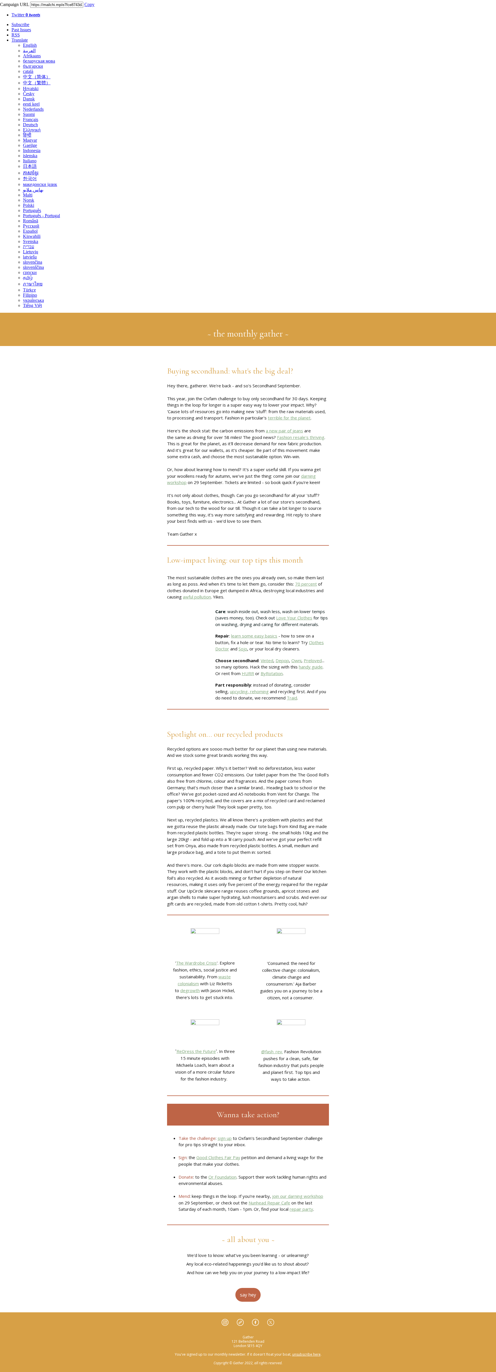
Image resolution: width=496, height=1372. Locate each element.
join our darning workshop (297, 1196)
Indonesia (31, 150)
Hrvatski (30, 88)
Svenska (30, 241)
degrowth (190, 990)
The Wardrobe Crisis (196, 963)
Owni (296, 660)
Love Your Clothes (294, 618)
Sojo (243, 649)
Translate (19, 40)
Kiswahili (31, 236)
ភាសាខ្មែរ (30, 172)
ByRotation (272, 673)
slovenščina (33, 267)
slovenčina (32, 262)
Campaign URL (14, 4)
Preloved (313, 660)
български (33, 66)
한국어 (30, 178)
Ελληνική (31, 129)
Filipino (30, 295)
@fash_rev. (272, 1051)
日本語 (30, 166)
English (30, 45)
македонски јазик (40, 184)
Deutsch (30, 124)
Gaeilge (30, 145)
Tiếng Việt (32, 305)
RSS (15, 34)
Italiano (29, 160)
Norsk (28, 200)
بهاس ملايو (33, 189)
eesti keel (31, 104)
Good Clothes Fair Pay (218, 1157)
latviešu (30, 256)
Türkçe (29, 289)
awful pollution (197, 597)
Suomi (29, 114)
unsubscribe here (306, 1354)
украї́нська (33, 300)
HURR (248, 673)
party (307, 1209)
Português (32, 210)
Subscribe (20, 24)
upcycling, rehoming (249, 691)
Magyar (30, 140)
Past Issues (21, 29)
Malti (27, 195)
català (28, 71)
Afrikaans (32, 55)
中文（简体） (37, 76)
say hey (248, 1295)
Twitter (25, 14)
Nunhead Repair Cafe (269, 1203)
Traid (292, 698)
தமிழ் (28, 277)
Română (30, 220)
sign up (225, 1138)
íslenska (30, 155)
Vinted (267, 660)
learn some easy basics (254, 636)
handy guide (311, 667)
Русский (31, 226)
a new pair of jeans (284, 431)
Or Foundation (222, 1177)
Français (30, 119)
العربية (29, 50)
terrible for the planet (289, 418)
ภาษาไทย (32, 283)
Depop (282, 660)
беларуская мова (39, 61)
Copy (89, 4)
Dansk (29, 98)
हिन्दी (27, 135)
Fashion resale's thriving (300, 437)
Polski (28, 205)
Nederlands (33, 109)
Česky (28, 93)
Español (30, 231)
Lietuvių (30, 251)
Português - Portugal (41, 215)
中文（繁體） (37, 82)
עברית (28, 246)
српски (30, 272)
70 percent (306, 584)
